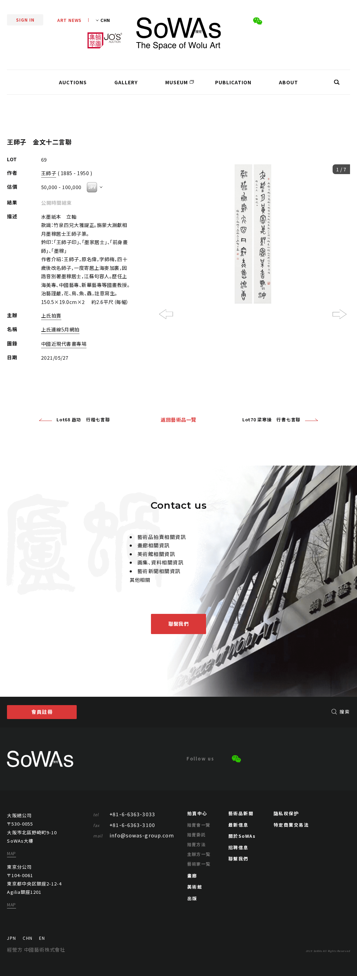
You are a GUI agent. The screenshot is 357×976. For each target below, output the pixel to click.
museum (176, 82)
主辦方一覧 (199, 854)
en (42, 938)
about (288, 82)
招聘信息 (238, 847)
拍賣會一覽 (199, 825)
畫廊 (192, 875)
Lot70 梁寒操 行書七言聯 (271, 419)
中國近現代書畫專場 (64, 343)
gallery (126, 82)
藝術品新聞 (241, 813)
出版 (192, 898)
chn (27, 938)
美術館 (195, 886)
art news (69, 20)
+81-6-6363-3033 (124, 814)
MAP (11, 853)
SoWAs (178, 33)
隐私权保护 (286, 813)
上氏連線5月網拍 (60, 329)
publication (233, 82)
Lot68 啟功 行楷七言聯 (83, 419)
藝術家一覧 (199, 864)
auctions (73, 82)
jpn (11, 938)
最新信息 (238, 824)
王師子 (48, 173)
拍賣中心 (197, 813)
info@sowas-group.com (133, 835)
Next (339, 314)
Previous (165, 314)
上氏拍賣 (51, 315)
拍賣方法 (196, 844)
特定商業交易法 (291, 824)
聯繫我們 (178, 623)
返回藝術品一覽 (178, 419)
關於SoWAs (242, 836)
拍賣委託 (196, 834)
